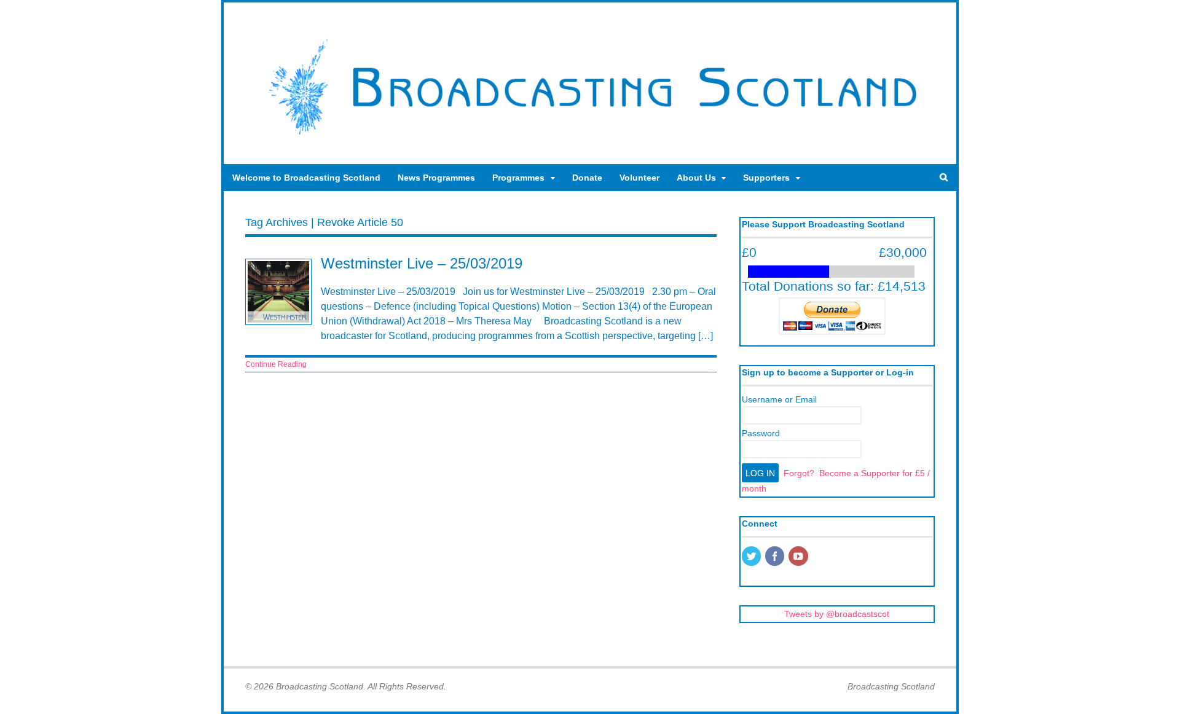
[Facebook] (775, 557)
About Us (696, 177)
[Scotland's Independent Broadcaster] (590, 139)
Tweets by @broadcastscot (836, 614)
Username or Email (779, 399)
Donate (587, 177)
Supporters (766, 177)
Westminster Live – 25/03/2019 (421, 263)
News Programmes (436, 177)
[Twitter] (752, 557)
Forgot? (799, 473)
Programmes (518, 177)
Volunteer (639, 177)
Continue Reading (276, 364)
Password (761, 433)
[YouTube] (799, 557)
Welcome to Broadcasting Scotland (306, 177)
